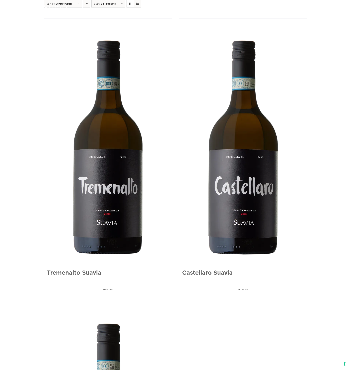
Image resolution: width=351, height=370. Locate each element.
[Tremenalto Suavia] (108, 142)
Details (109, 289)
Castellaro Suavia (207, 272)
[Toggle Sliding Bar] (294, 8)
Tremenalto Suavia (74, 272)
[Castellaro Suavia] (243, 142)
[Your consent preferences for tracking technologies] (344, 363)
